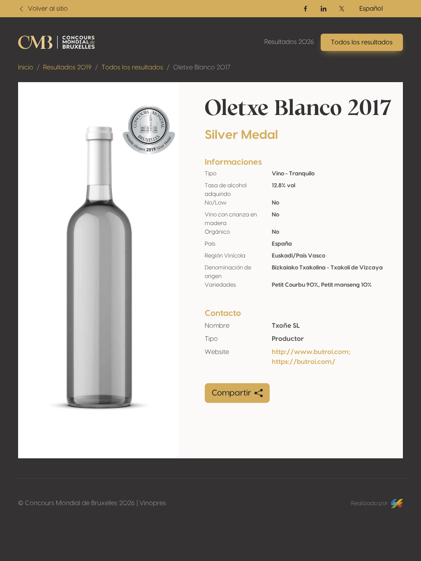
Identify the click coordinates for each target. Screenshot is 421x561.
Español (371, 8)
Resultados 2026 (289, 42)
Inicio (25, 67)
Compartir (231, 393)
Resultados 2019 (67, 67)
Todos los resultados (132, 67)
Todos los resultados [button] (362, 42)
